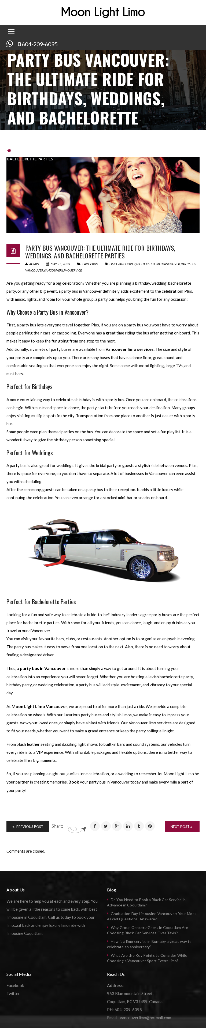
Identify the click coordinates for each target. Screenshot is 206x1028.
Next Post (180, 826)
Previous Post (29, 826)
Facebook (15, 985)
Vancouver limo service (63, 270)
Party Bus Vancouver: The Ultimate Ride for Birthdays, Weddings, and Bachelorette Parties (100, 251)
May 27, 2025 (60, 264)
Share (57, 826)
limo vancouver (122, 264)
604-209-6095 (40, 44)
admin (34, 264)
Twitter (13, 993)
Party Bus (26, 150)
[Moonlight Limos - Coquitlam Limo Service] (103, 11)
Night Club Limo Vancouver (158, 264)
